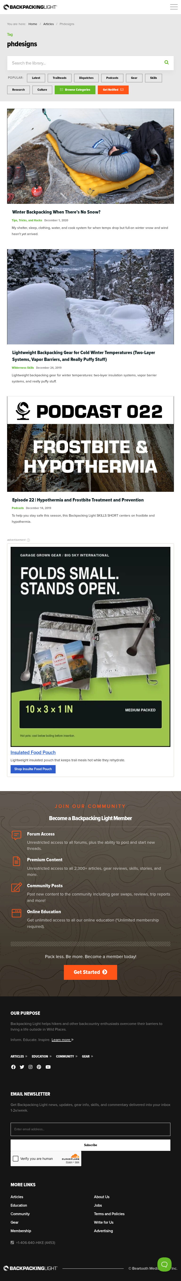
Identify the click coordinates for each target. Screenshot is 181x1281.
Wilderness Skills (23, 368)
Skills (153, 78)
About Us (101, 1197)
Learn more (61, 1039)
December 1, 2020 (56, 220)
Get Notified (111, 90)
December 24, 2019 (49, 368)
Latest (36, 78)
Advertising (103, 1231)
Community (65, 1056)
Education (40, 1056)
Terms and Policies (109, 1214)
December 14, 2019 (38, 508)
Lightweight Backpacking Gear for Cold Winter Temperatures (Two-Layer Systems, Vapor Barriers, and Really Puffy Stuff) (83, 356)
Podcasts (112, 78)
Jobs (98, 1205)
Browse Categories (77, 90)
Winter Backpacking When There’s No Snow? (56, 212)
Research (18, 90)
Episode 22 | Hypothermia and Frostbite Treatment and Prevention (78, 500)
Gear (134, 78)
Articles (48, 24)
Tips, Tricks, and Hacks (27, 220)
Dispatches (86, 78)
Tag (10, 34)
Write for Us (103, 1222)
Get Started (87, 972)
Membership (21, 1231)
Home (33, 24)
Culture (42, 90)
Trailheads (59, 78)
